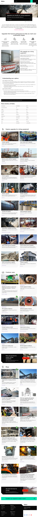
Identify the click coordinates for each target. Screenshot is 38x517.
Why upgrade (9, 19)
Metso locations (13, 507)
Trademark (25, 508)
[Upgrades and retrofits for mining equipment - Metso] (5, 1)
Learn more (25, 490)
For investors (3, 511)
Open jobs (3, 507)
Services (7, 3)
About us (3, 506)
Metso (2, 3)
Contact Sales (13, 506)
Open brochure (26, 358)
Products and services (5, 3)
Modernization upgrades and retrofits (9, 3)
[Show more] (37, 3)
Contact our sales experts (19, 29)
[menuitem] (31, 1)
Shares (3, 515)
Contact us (12, 505)
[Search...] (34, 1)
